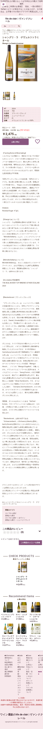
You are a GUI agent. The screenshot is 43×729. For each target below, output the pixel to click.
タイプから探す (11, 513)
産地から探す (10, 515)
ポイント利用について (29, 683)
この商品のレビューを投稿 (30, 542)
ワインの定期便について (29, 690)
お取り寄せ (15, 142)
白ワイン (22, 518)
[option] (20, 63)
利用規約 (8, 676)
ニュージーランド (23, 520)
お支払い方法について (29, 667)
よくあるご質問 (40, 660)
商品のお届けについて (29, 660)
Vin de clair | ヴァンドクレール (19, 19)
